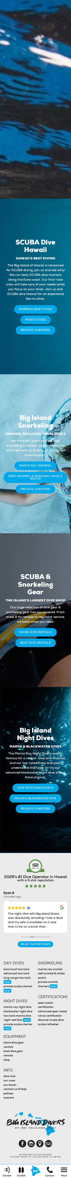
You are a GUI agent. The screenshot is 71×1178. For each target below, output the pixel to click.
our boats (10, 1085)
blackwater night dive (18, 1011)
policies (8, 1093)
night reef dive (17, 1020)
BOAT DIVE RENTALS (35, 642)
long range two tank (17, 980)
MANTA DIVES (35, 319)
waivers (9, 1097)
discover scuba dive (51, 1020)
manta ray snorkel (50, 969)
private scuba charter (18, 988)
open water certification (46, 1005)
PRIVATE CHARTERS (35, 330)
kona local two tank (16, 969)
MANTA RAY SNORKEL (35, 465)
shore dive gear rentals (14, 1045)
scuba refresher (48, 1024)
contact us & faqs (15, 1089)
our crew (9, 1080)
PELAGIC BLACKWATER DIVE (35, 798)
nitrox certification (50, 1015)
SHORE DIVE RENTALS (35, 632)
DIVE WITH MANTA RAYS (35, 787)
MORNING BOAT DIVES (35, 309)
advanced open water (52, 1011)
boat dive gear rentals (13, 1053)
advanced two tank (16, 973)
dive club (9, 1076)
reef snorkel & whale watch (51, 975)
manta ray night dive (17, 1007)
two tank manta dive (17, 1015)
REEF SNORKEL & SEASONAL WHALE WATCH (35, 477)
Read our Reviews (35, 944)
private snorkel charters (48, 984)
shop (7, 1060)
